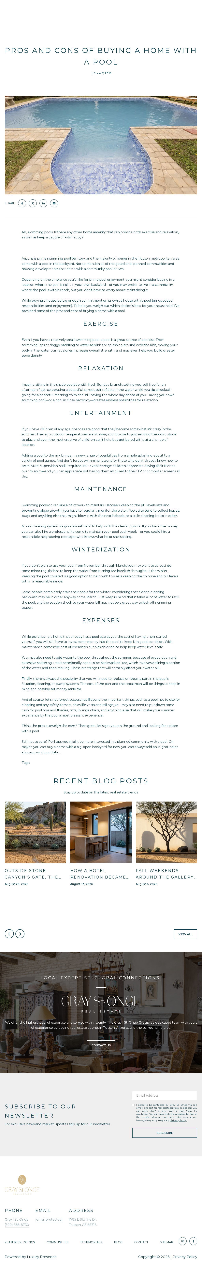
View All (186, 934)
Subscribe (165, 1133)
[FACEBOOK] (193, 1241)
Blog (118, 1242)
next (19, 933)
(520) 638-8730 (17, 1225)
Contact (141, 1242)
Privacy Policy (178, 1120)
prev (9, 933)
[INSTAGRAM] (183, 1241)
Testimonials (91, 1242)
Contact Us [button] (101, 1045)
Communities (57, 1242)
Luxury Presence (42, 1257)
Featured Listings (20, 1242)
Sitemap (166, 1242)
